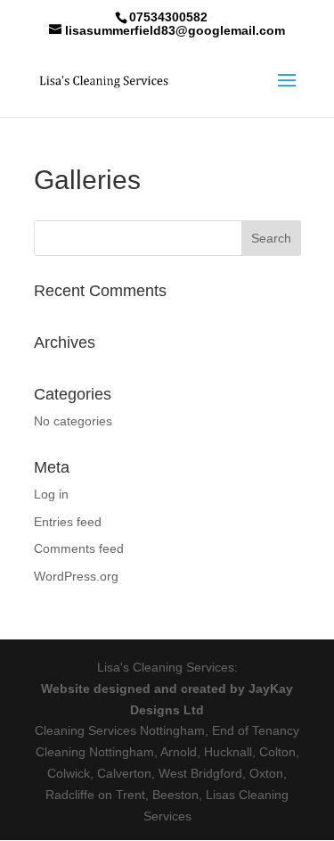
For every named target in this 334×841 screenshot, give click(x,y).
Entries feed (68, 522)
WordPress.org (76, 576)
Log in (51, 494)
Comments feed (79, 548)
